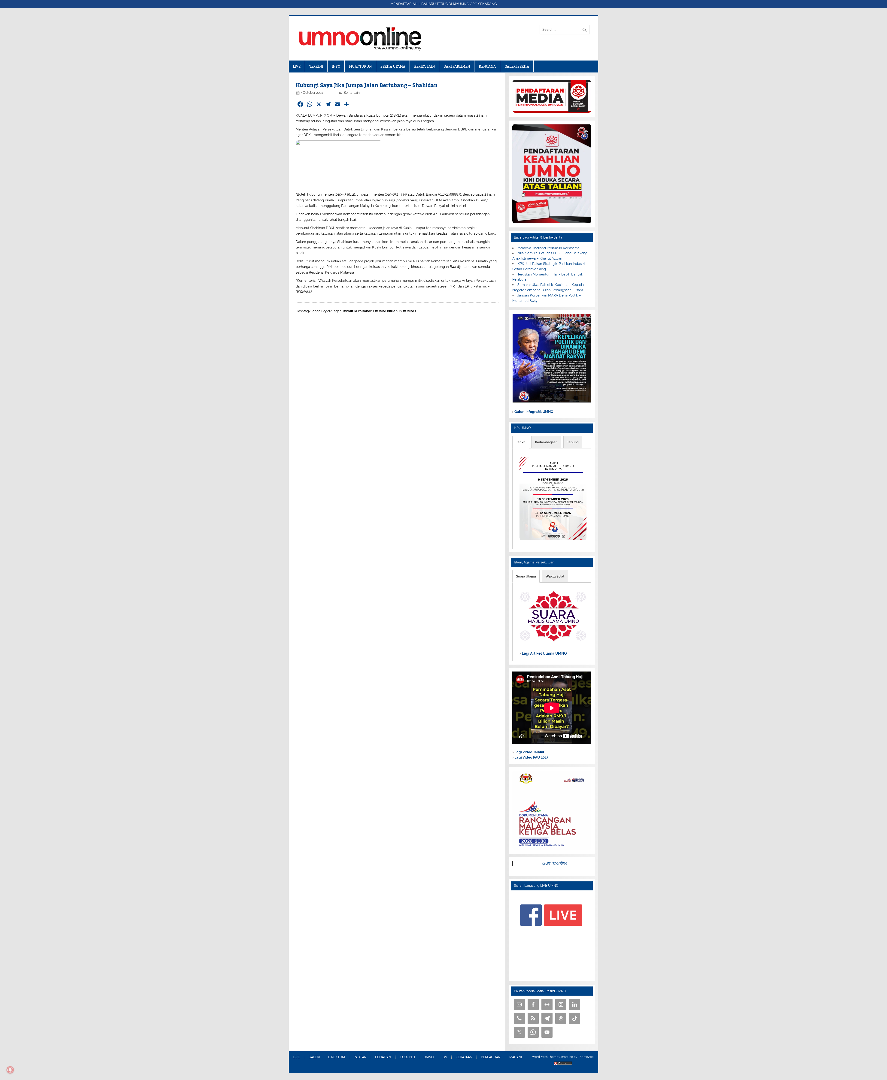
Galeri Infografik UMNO (533, 412)
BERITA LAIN (424, 66)
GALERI (314, 1057)
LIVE (297, 66)
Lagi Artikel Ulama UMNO (544, 653)
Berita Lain (352, 92)
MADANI (515, 1057)
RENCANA (487, 66)
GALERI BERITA (516, 66)
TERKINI (316, 66)
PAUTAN (360, 1057)
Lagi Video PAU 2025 (530, 757)
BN (445, 1057)
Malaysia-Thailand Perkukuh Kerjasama (548, 248)
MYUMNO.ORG (465, 4)
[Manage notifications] (10, 1070)
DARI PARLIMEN (457, 66)
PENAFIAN (383, 1057)
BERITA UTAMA (392, 66)
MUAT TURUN (360, 66)
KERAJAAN (464, 1057)
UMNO (428, 1057)
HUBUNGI (407, 1057)
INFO (336, 66)
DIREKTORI (336, 1057)
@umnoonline (555, 863)
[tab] (520, 442)
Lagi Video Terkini (528, 752)
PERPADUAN (491, 1057)
